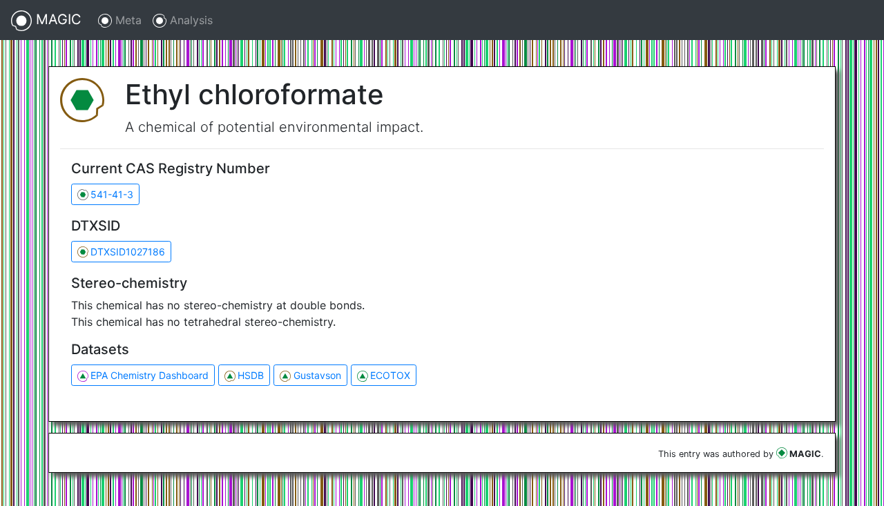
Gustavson (317, 375)
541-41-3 (111, 194)
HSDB (251, 375)
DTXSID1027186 (127, 251)
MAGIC (56, 19)
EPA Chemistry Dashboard (149, 375)
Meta (127, 20)
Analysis (189, 20)
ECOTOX (390, 375)
